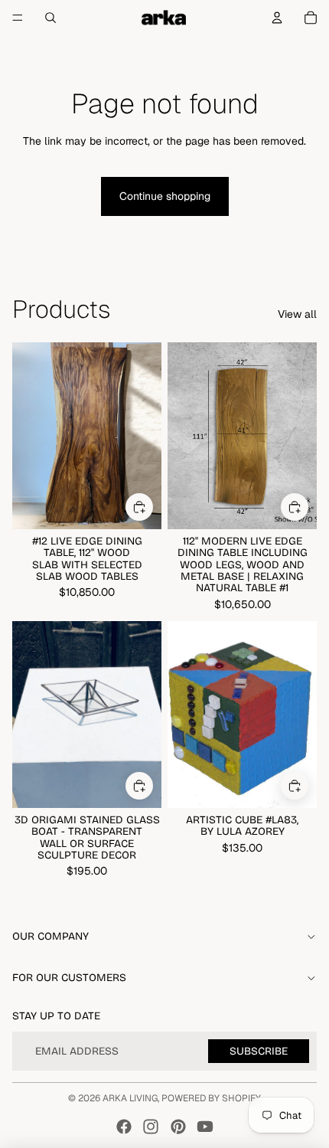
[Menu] (17, 17)
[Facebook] (124, 1126)
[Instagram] (151, 1126)
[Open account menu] (277, 17)
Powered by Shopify (211, 1098)
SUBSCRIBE (259, 1051)
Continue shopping (164, 196)
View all (297, 314)
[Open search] (50, 17)
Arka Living (130, 1098)
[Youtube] (205, 1126)
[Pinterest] (178, 1126)
